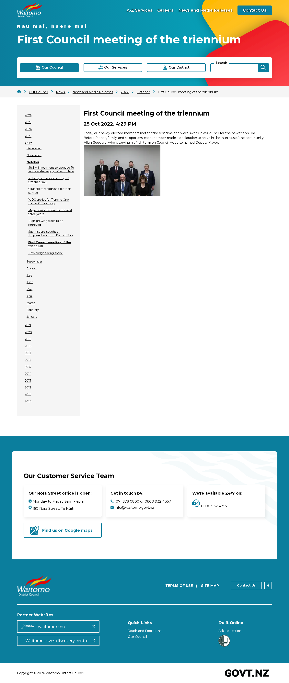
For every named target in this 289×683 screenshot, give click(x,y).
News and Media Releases (205, 10)
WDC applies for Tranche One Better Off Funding (48, 201)
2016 (28, 360)
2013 (28, 380)
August (32, 268)
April (29, 296)
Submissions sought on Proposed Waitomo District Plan (50, 233)
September (34, 261)
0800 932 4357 (213, 506)
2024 (28, 129)
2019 (28, 339)
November (34, 155)
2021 (28, 325)
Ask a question (229, 631)
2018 (28, 346)
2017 (28, 353)
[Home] (29, 16)
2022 (28, 143)
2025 (28, 122)
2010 (28, 401)
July (29, 275)
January (32, 317)
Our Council (137, 637)
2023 (28, 136)
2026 (28, 115)
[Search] (263, 68)
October (33, 162)
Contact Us (254, 10)
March (31, 303)
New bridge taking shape (45, 253)
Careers (165, 10)
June (30, 282)
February (33, 310)
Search (221, 63)
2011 (28, 394)
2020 (28, 332)
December (34, 148)
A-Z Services (139, 10)
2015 (28, 367)
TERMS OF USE (179, 586)
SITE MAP (210, 586)
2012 (28, 387)
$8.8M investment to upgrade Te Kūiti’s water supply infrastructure (51, 169)
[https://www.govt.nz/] (247, 677)
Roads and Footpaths (144, 631)
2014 (28, 373)
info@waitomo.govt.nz (134, 507)
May (29, 289)
